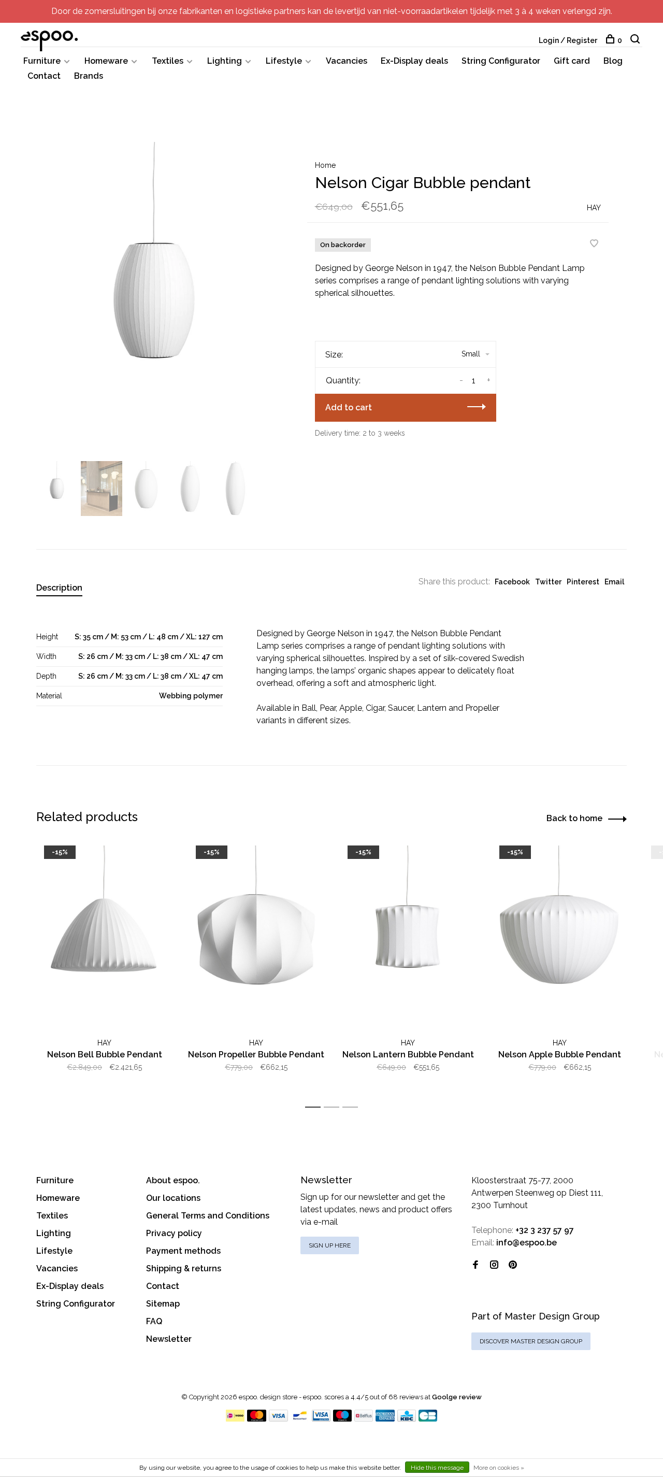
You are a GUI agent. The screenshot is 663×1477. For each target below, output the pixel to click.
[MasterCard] (256, 1419)
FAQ (154, 1321)
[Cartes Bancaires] (428, 1419)
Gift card (572, 61)
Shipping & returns (183, 1268)
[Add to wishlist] (594, 244)
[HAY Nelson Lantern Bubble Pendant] (408, 936)
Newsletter (169, 1339)
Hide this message (437, 1467)
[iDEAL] (235, 1419)
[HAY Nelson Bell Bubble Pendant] (104, 936)
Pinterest (583, 582)
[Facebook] (475, 1265)
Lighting (224, 61)
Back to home (574, 818)
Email (614, 582)
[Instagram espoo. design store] (494, 1265)
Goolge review (457, 1397)
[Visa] (278, 1419)
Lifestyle (284, 61)
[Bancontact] (300, 1419)
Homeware (106, 61)
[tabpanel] (154, 300)
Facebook (512, 582)
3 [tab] (353, 1107)
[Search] (636, 40)
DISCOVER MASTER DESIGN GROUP (531, 1341)
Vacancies (346, 61)
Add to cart (348, 407)
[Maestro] (342, 1419)
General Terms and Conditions (207, 1216)
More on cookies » (498, 1467)
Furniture (42, 61)
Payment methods (183, 1251)
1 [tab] (315, 1107)
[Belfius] (363, 1419)
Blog (613, 61)
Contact (44, 76)
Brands (88, 76)
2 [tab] (334, 1107)
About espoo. (173, 1180)
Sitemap (163, 1304)
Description (59, 588)
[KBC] (406, 1419)
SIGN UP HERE (330, 1245)
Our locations (173, 1198)
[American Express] (385, 1419)
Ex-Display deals (414, 61)
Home (325, 165)
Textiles (167, 61)
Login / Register (568, 40)
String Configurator (501, 61)
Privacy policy (174, 1233)
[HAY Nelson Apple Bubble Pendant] (560, 936)
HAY (594, 208)
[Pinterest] (513, 1265)
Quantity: (343, 380)
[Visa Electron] (321, 1419)
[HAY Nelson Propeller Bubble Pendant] (256, 936)
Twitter (548, 582)
